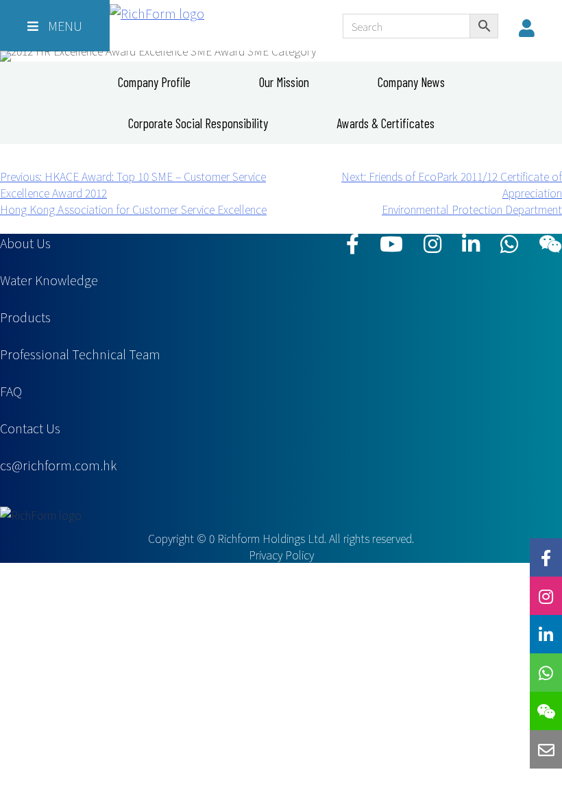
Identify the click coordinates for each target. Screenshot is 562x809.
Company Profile (154, 82)
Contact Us (30, 428)
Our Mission (284, 82)
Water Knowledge (49, 280)
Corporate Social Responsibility (198, 123)
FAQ (11, 391)
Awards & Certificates (386, 123)
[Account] (530, 27)
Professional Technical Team (80, 354)
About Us (25, 243)
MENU (63, 25)
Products (25, 317)
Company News (411, 82)
